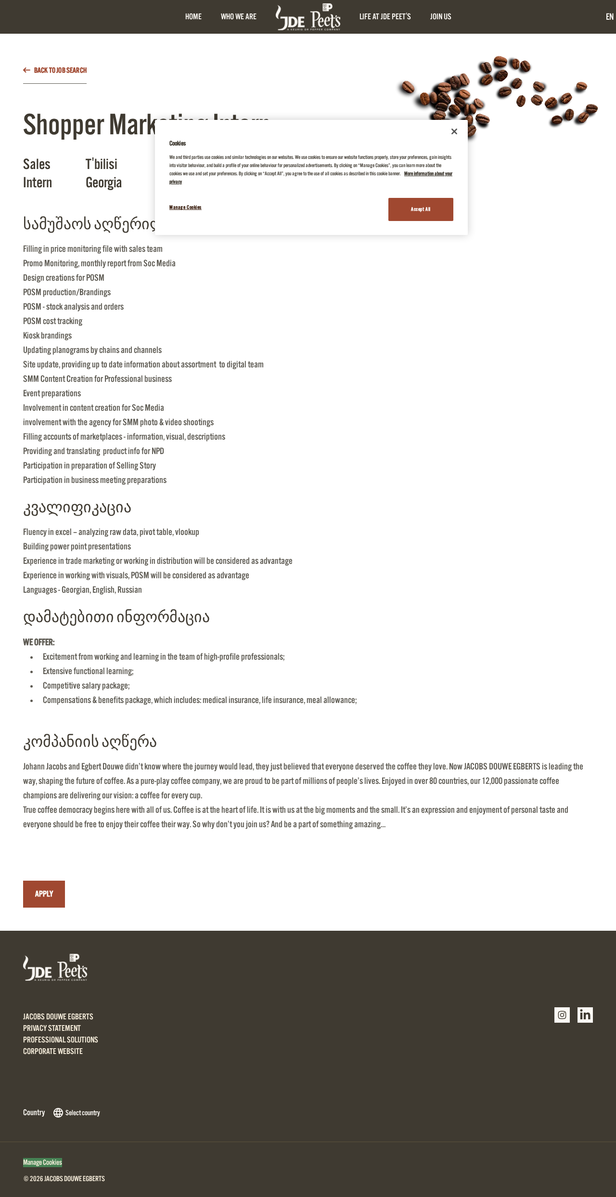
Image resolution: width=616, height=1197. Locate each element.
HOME (193, 17)
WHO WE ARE (239, 17)
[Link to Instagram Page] (562, 1015)
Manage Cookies (42, 1162)
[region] (311, 177)
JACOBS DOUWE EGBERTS (58, 1017)
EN (610, 17)
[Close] (454, 131)
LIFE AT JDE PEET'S (385, 17)
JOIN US (440, 17)
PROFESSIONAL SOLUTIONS (60, 1040)
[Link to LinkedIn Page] (585, 1015)
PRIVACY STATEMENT (52, 1028)
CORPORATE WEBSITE (53, 1051)
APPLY (44, 894)
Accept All (421, 209)
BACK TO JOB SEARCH (60, 70)
